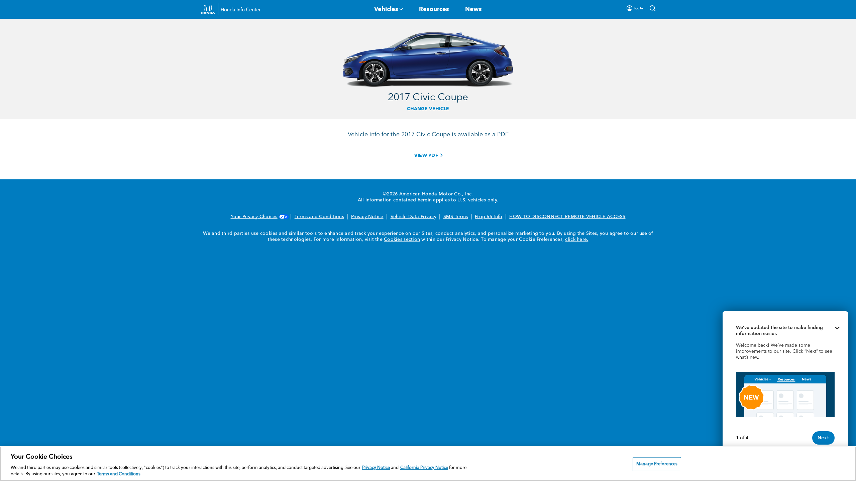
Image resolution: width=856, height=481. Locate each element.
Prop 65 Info (488, 216)
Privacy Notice (367, 216)
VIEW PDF (426, 155)
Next (823, 438)
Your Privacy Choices (254, 216)
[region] (428, 463)
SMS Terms (455, 216)
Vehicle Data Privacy (413, 216)
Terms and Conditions (319, 216)
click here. (576, 239)
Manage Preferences (656, 464)
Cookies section (402, 239)
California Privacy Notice (424, 468)
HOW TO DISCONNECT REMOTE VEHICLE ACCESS (567, 216)
